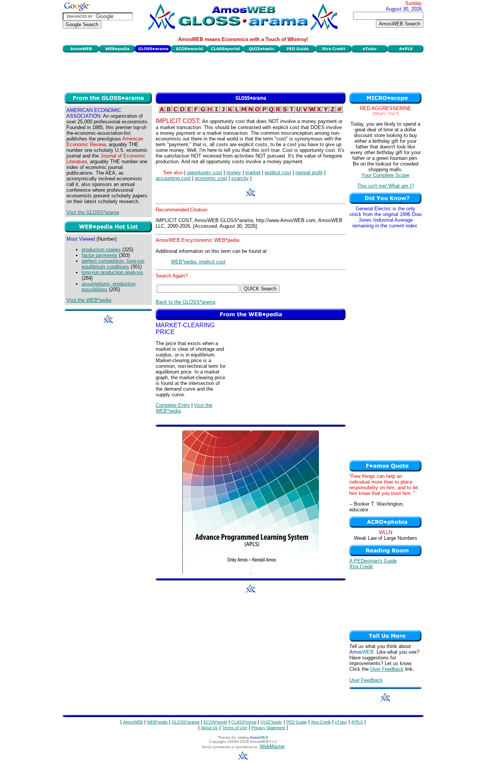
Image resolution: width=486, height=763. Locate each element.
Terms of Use (234, 727)
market (252, 172)
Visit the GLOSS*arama (92, 212)
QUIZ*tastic (271, 722)
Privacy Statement (268, 727)
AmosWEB (133, 722)
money (233, 172)
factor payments (99, 255)
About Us (209, 727)
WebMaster (272, 746)
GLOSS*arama (185, 722)
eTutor (341, 722)
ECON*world (215, 722)
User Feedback (387, 669)
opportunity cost (204, 172)
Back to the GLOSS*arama (185, 302)
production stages (101, 249)
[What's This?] (385, 113)
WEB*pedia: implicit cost (198, 262)
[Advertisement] (243, 71)
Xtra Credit (361, 566)
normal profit (309, 172)
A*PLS (357, 722)
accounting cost (173, 178)
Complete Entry (173, 405)
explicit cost (278, 172)
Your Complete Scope (385, 175)
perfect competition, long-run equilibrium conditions (113, 264)
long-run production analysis (112, 272)
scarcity (240, 178)
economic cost (211, 178)
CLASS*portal (243, 722)
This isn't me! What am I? (385, 186)
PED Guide (296, 722)
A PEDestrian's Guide (373, 561)
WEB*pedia (157, 722)
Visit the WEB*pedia (88, 300)
